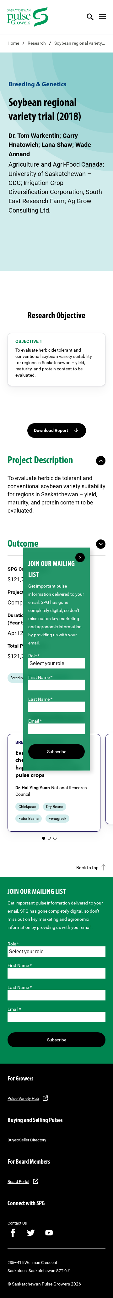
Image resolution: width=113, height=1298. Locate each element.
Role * (13, 943)
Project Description (40, 461)
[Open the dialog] (94, 16)
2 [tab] (49, 838)
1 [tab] (43, 838)
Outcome (23, 544)
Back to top (87, 867)
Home (13, 43)
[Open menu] (102, 17)
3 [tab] (54, 838)
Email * (14, 1009)
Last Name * (20, 987)
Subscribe (56, 1039)
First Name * (20, 965)
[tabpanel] (54, 783)
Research (37, 43)
